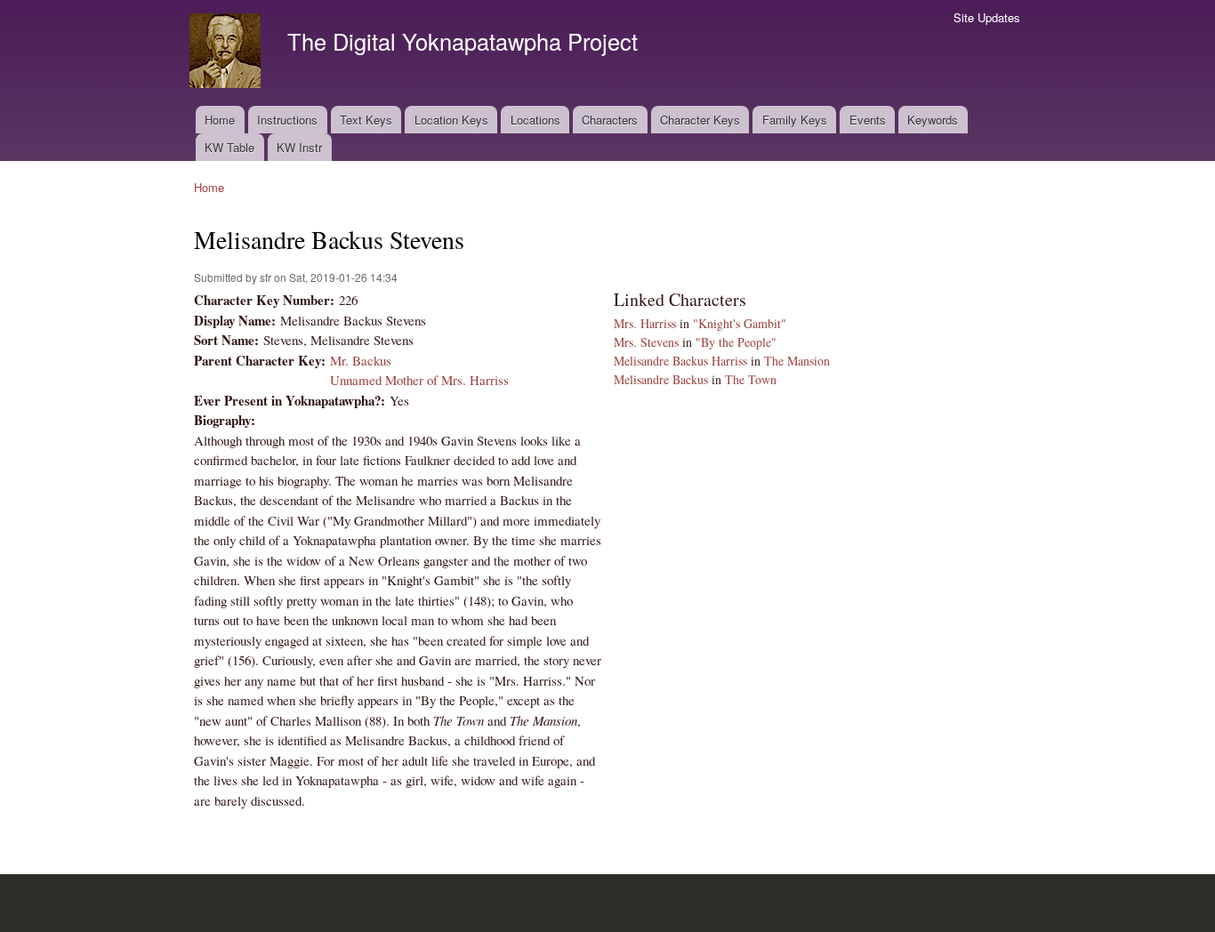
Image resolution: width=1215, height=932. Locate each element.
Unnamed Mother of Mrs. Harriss (419, 380)
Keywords (932, 119)
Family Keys (794, 119)
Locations (535, 119)
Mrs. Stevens (646, 341)
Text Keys (366, 119)
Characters (610, 119)
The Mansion (797, 360)
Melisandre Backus (661, 379)
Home (220, 119)
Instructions (287, 119)
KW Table (229, 147)
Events (867, 119)
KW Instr (299, 147)
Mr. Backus (360, 360)
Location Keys (451, 119)
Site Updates (986, 17)
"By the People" (736, 341)
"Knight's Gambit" (739, 323)
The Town (750, 379)
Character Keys (700, 119)
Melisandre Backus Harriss (680, 360)
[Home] (227, 53)
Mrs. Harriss (645, 323)
